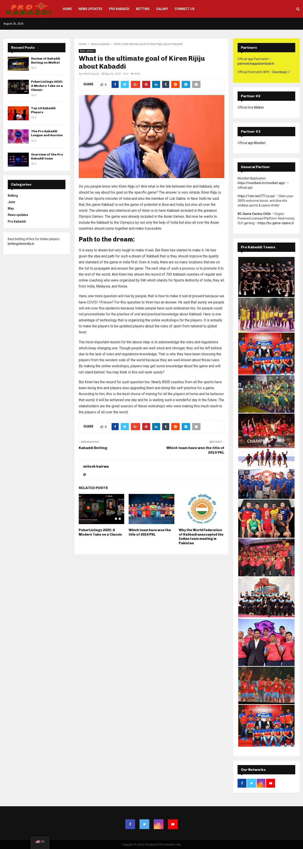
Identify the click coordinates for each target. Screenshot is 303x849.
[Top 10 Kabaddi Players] (18, 113)
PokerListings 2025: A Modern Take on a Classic (100, 532)
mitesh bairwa (91, 73)
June (11, 202)
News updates (87, 51)
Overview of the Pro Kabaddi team (47, 156)
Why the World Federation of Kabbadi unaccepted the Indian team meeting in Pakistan (201, 536)
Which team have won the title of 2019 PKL (150, 532)
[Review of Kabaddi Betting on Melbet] (18, 64)
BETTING (143, 9)
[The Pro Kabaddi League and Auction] (18, 136)
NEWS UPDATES (90, 9)
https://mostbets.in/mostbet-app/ (261, 183)
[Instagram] (158, 824)
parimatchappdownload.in (256, 63)
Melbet (259, 107)
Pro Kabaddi (119, 9)
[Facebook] (130, 824)
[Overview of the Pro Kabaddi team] (18, 160)
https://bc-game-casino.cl (276, 223)
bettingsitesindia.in (21, 243)
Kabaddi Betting (93, 448)
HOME (67, 9)
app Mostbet (257, 143)
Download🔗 (281, 72)
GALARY (162, 9)
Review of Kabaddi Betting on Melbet (45, 60)
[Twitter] (144, 824)
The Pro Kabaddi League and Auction (47, 133)
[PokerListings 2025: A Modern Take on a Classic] (18, 87)
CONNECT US (185, 9)
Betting (13, 195)
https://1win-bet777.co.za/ (256, 196)
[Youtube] (173, 824)
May (11, 208)
